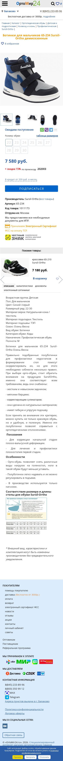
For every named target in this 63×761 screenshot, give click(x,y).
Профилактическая (47, 26)
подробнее (49, 16)
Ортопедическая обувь (34, 23)
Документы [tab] (41, 286)
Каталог (16, 23)
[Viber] (46, 130)
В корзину (40, 278)
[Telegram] (51, 130)
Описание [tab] (9, 286)
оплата (9, 598)
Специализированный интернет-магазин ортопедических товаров (28, 743)
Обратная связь (13, 735)
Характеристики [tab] (24, 286)
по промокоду (20, 169)
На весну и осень (27, 26)
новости (9, 611)
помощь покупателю (16, 590)
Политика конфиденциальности (40, 751)
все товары (46, 198)
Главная (6, 23)
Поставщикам (10, 643)
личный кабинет (14, 628)
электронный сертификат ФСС (22, 607)
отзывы (9, 615)
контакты (10, 623)
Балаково (10, 11)
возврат (9, 603)
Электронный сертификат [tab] (17, 290)
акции (8, 619)
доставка (22, 594)
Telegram (14, 697)
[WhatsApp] (42, 130)
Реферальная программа (17, 648)
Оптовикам (9, 639)
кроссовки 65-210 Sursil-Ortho (41, 261)
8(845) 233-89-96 (52, 11)
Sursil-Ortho (8, 29)
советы (9, 632)
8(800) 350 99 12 (14, 688)
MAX (12, 692)
